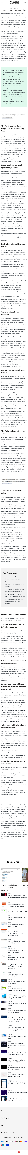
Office (9, 893)
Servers (3, 1120)
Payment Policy (5, 1134)
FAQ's (2, 1127)
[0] (17, 1152)
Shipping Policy (5, 1129)
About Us (3, 1122)
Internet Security (14, 8)
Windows (10, 979)
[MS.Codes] (14, 2)
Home (2, 1115)
